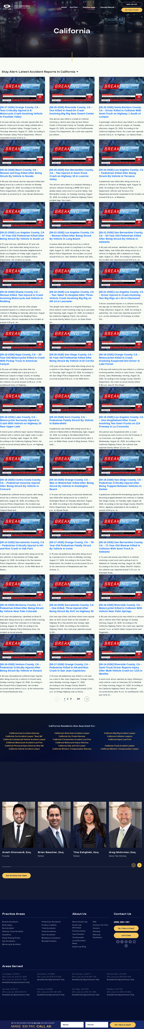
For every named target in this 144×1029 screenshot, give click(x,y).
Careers (96, 928)
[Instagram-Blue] (126, 942)
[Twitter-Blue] (122, 942)
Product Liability (49, 925)
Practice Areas (89, 7)
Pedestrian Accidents (51, 922)
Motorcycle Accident (11, 944)
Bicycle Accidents (10, 922)
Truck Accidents (49, 931)
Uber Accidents (48, 935)
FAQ (94, 922)
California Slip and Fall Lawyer (72, 746)
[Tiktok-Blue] (130, 942)
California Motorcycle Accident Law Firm (24, 743)
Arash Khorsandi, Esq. (16, 852)
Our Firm (74, 7)
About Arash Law (79, 922)
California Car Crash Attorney (72, 736)
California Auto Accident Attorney (24, 733)
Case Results (78, 934)
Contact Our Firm (100, 925)
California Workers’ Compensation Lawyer (120, 749)
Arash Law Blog (79, 947)
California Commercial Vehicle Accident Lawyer (24, 739)
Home (64, 7)
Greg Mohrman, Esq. (122, 852)
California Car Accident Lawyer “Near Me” (24, 736)
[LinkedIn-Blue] (126, 946)
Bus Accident (8, 928)
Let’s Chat (126, 935)
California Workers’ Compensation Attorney (71, 749)
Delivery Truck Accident (12, 931)
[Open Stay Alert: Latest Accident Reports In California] (77, 72)
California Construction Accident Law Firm (72, 739)
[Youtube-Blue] (134, 942)
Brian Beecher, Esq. (51, 852)
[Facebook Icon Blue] (118, 942)
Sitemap (96, 931)
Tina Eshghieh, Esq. (86, 852)
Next (139, 865)
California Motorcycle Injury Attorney (71, 743)
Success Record (107, 7)
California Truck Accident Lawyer (120, 746)
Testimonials (78, 937)
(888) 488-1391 (122, 922)
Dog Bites (6, 935)
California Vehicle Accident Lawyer (24, 749)
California (54, 726)
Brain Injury (7, 925)
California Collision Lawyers (119, 736)
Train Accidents (49, 928)
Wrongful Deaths (49, 941)
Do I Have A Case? (126, 928)
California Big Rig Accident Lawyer (119, 733)
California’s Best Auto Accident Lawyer (72, 733)
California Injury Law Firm (119, 739)
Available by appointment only (16, 982)
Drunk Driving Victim (11, 938)
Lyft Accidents (8, 941)
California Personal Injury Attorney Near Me (24, 746)
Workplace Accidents (51, 938)
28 (78, 698)
